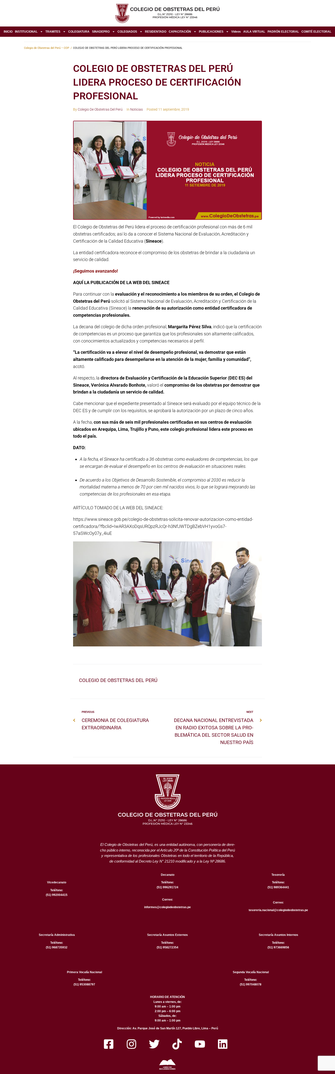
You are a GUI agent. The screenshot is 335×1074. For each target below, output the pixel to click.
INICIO (8, 31)
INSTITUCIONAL (26, 31)
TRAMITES (52, 31)
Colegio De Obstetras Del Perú (100, 109)
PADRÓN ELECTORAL (283, 31)
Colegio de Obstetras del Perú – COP (46, 48)
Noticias (136, 109)
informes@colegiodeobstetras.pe (167, 907)
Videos (236, 31)
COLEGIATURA (79, 31)
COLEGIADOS (127, 31)
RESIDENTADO (155, 31)
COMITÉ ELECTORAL (316, 31)
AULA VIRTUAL (254, 31)
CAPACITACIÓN (180, 31)
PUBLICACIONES (211, 31)
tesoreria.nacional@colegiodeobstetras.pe (278, 910)
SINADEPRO (101, 31)
